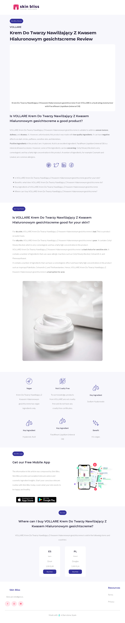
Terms (110, 594)
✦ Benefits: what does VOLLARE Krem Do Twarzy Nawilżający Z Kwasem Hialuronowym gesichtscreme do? (58, 182)
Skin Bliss (15, 590)
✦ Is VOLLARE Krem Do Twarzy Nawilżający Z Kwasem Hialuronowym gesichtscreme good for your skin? (56, 178)
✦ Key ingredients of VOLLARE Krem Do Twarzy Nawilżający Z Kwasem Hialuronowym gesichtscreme (55, 187)
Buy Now (50, 572)
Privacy (111, 601)
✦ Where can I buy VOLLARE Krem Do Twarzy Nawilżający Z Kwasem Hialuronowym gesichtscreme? (55, 191)
